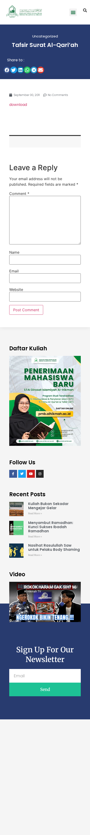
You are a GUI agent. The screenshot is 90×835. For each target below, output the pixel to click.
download (18, 104)
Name (14, 252)
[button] (73, 12)
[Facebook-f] (13, 474)
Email (14, 271)
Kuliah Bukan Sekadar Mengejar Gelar (48, 505)
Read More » (35, 513)
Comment (19, 193)
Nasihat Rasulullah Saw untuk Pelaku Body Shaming (54, 547)
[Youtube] (31, 474)
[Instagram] (40, 474)
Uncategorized (45, 36)
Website (16, 289)
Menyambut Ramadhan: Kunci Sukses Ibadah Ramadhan (50, 526)
